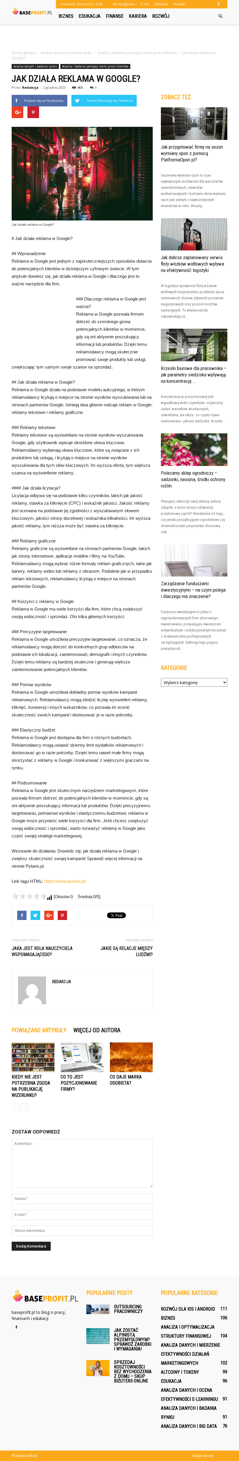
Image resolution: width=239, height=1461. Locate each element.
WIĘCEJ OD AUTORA (96, 1030)
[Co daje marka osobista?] (131, 1057)
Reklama (161, 4)
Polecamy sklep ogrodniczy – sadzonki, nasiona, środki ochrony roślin (193, 479)
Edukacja (90, 16)
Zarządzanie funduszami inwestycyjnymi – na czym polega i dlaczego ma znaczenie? (193, 590)
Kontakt (180, 4)
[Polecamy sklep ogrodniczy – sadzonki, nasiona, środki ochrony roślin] (194, 449)
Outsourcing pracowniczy (128, 1309)
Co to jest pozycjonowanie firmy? (79, 1083)
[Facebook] (218, 4)
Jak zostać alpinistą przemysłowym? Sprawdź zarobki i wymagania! (132, 1339)
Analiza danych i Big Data (189, 1426)
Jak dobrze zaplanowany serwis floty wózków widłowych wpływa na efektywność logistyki (192, 264)
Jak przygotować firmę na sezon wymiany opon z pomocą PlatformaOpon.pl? (192, 153)
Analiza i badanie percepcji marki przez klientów (95, 66)
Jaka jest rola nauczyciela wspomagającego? (42, 951)
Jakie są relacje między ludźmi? (127, 951)
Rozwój (160, 16)
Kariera (138, 16)
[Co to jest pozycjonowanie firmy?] (82, 1057)
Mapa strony (203, 1455)
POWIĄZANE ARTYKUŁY (39, 1030)
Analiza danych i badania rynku (35, 66)
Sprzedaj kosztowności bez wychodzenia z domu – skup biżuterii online (133, 1371)
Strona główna (124, 4)
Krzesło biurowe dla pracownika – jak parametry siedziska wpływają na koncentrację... (193, 374)
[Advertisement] (119, 36)
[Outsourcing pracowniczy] (98, 1309)
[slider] (29, 896)
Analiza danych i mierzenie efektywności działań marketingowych (190, 1354)
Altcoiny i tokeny (180, 1372)
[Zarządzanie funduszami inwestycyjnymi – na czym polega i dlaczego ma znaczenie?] (194, 560)
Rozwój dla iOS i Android (188, 1309)
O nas (144, 4)
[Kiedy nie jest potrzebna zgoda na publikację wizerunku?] (33, 1057)
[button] (220, 16)
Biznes (66, 16)
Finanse (115, 16)
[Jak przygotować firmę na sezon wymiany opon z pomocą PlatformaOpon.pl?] (194, 123)
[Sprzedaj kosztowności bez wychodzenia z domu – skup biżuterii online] (98, 1368)
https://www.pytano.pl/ (65, 881)
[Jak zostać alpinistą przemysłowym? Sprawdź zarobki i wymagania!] (98, 1336)
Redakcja (30, 87)
